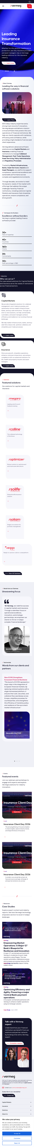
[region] (17, 1132)
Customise (17, 1138)
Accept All (17, 1133)
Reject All (17, 1143)
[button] (3, 6)
